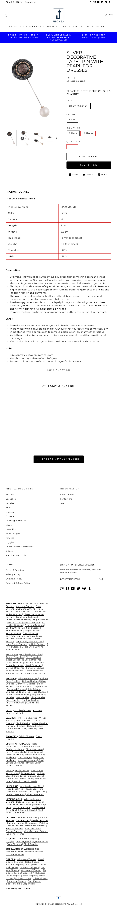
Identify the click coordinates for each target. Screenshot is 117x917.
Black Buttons (30, 633)
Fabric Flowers (26, 736)
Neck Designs (13, 534)
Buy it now (89, 165)
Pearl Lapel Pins (37, 791)
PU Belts (37, 710)
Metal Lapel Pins (14, 789)
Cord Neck (37, 802)
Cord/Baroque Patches (36, 831)
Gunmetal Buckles (25, 684)
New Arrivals (58, 26)
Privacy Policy (13, 574)
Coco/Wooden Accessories (20, 547)
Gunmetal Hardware (30, 746)
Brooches (11, 499)
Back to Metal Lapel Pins (60, 459)
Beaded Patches (39, 820)
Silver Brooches (14, 673)
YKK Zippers (39, 873)
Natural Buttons (31, 622)
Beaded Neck (23, 802)
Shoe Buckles (38, 697)
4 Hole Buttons (37, 644)
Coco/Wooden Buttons (18, 620)
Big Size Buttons (31, 628)
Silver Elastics (13, 729)
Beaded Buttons (14, 630)
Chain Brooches (33, 660)
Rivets (29, 763)
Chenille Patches (15, 823)
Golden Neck (38, 807)
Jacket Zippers (23, 873)
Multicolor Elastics (15, 726)
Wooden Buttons (34, 852)
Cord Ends (19, 763)
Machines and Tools (16, 555)
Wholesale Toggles (28, 839)
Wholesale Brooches (31, 654)
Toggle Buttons (40, 620)
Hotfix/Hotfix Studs (16, 752)
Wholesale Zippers (26, 859)
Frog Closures (14, 844)
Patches (10, 538)
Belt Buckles (22, 697)
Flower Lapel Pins (34, 789)
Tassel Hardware (14, 755)
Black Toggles (31, 844)
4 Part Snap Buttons (32, 647)
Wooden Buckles (14, 852)
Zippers (10, 551)
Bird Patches (23, 820)
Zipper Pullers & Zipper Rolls (21, 884)
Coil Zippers (31, 865)
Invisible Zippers (14, 865)
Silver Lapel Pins (35, 794)
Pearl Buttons (14, 622)
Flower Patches (15, 826)
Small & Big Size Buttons (29, 641)
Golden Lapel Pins (15, 794)
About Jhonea (67, 494)
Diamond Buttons (34, 625)
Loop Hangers (25, 757)
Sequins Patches (14, 828)
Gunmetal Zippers (16, 881)
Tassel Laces (26, 778)
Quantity (73, 142)
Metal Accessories (27, 760)
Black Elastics (23, 723)
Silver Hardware (34, 749)
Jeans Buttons (13, 649)
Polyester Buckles (15, 703)
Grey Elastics (29, 729)
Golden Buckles (30, 681)
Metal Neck (26, 804)
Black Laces (37, 770)
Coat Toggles (23, 841)
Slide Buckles (23, 692)
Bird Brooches (33, 657)
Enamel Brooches (15, 668)
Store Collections (89, 26)
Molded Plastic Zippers (27, 862)
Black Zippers (30, 875)
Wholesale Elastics (27, 718)
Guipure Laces (35, 776)
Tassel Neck (12, 804)
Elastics (10, 512)
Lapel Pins (11, 529)
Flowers (10, 516)
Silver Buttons (23, 639)
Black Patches (32, 828)
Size (69, 101)
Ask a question (58, 370)
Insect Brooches (14, 660)
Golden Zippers (23, 878)
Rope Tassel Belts (15, 713)
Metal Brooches (33, 665)
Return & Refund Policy (18, 583)
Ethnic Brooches (15, 665)
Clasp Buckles (40, 686)
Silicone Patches (15, 834)
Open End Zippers (29, 867)
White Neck (19, 813)
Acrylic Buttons (33, 630)
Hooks (19, 765)
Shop (13, 26)
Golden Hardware (15, 749)
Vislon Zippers (13, 875)
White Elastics (40, 723)
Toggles (10, 542)
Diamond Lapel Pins (16, 791)
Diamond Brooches (34, 662)
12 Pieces (88, 133)
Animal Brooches (15, 657)
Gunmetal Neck (27, 810)
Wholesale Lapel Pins (31, 786)
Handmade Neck (21, 807)
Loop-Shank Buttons (16, 644)
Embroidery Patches (37, 823)
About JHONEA (14, 2)
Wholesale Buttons (28, 603)
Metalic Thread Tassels (25, 781)
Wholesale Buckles (28, 678)
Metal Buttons (23, 611)
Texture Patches (14, 831)
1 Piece (73, 133)
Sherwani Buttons (25, 609)
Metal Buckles (39, 692)
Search (63, 503)
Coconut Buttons (25, 606)
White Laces (12, 773)
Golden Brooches (34, 670)
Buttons (10, 494)
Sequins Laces (28, 773)
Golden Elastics (35, 726)
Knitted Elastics (24, 720)
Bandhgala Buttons (26, 617)
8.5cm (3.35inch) (78, 106)
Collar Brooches (14, 662)
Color (71, 114)
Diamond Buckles (16, 689)
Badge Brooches (14, 670)
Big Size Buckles (30, 700)
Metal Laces (12, 778)
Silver (72, 119)
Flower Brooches (35, 668)
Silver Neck (11, 810)
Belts (8, 507)
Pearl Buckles (13, 700)
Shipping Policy (14, 579)
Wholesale (33, 26)
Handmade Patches (35, 826)
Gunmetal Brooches (34, 673)
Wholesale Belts (22, 710)
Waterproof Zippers (31, 870)
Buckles (10, 503)
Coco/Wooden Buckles (18, 694)
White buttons (13, 633)
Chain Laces (19, 776)
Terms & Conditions (16, 570)
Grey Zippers (34, 881)
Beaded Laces (22, 770)
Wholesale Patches (28, 817)
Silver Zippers (40, 878)
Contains (73, 128)
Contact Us (30, 2)
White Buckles (23, 686)
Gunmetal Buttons (15, 636)
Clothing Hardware (16, 520)
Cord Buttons (13, 628)
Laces (9, 525)
